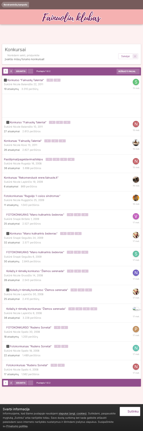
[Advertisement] (71, 34)
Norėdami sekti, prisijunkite (23, 55)
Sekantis (21, 71)
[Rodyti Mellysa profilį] (136, 308)
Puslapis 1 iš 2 (44, 71)
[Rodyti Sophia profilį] (136, 82)
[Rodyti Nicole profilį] (136, 124)
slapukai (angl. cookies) (73, 413)
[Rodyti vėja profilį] (136, 216)
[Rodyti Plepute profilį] (136, 329)
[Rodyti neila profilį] (136, 348)
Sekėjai (125, 56)
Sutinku (132, 411)
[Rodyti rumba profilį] (136, 143)
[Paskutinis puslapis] (30, 71)
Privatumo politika (17, 426)
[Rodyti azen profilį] (136, 198)
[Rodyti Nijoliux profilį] (136, 273)
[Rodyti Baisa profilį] (136, 179)
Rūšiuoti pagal (127, 71)
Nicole (16, 84)
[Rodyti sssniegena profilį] (136, 254)
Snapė (17, 218)
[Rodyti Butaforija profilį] (136, 235)
